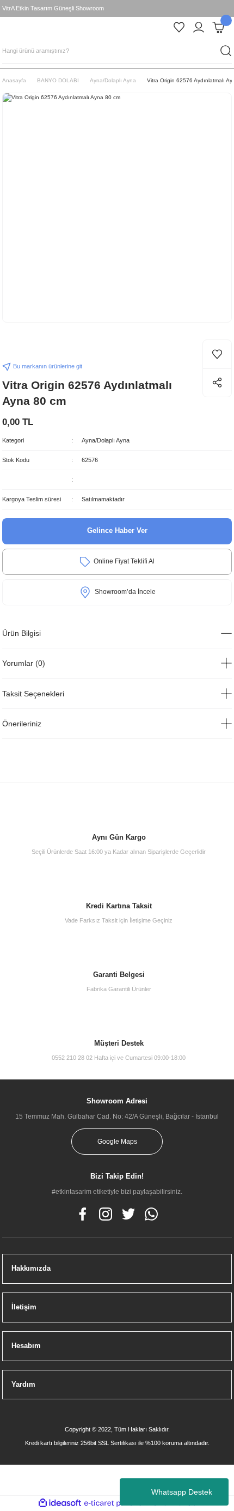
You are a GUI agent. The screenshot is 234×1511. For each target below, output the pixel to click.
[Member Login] (199, 27)
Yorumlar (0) (23, 663)
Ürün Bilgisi (21, 633)
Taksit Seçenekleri (33, 693)
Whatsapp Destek (181, 1492)
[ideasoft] (60, 1503)
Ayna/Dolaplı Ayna (106, 440)
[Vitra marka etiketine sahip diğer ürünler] (24, 349)
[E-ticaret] (115, 1503)
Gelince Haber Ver (117, 530)
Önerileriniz (21, 723)
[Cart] (218, 27)
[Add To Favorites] (217, 354)
